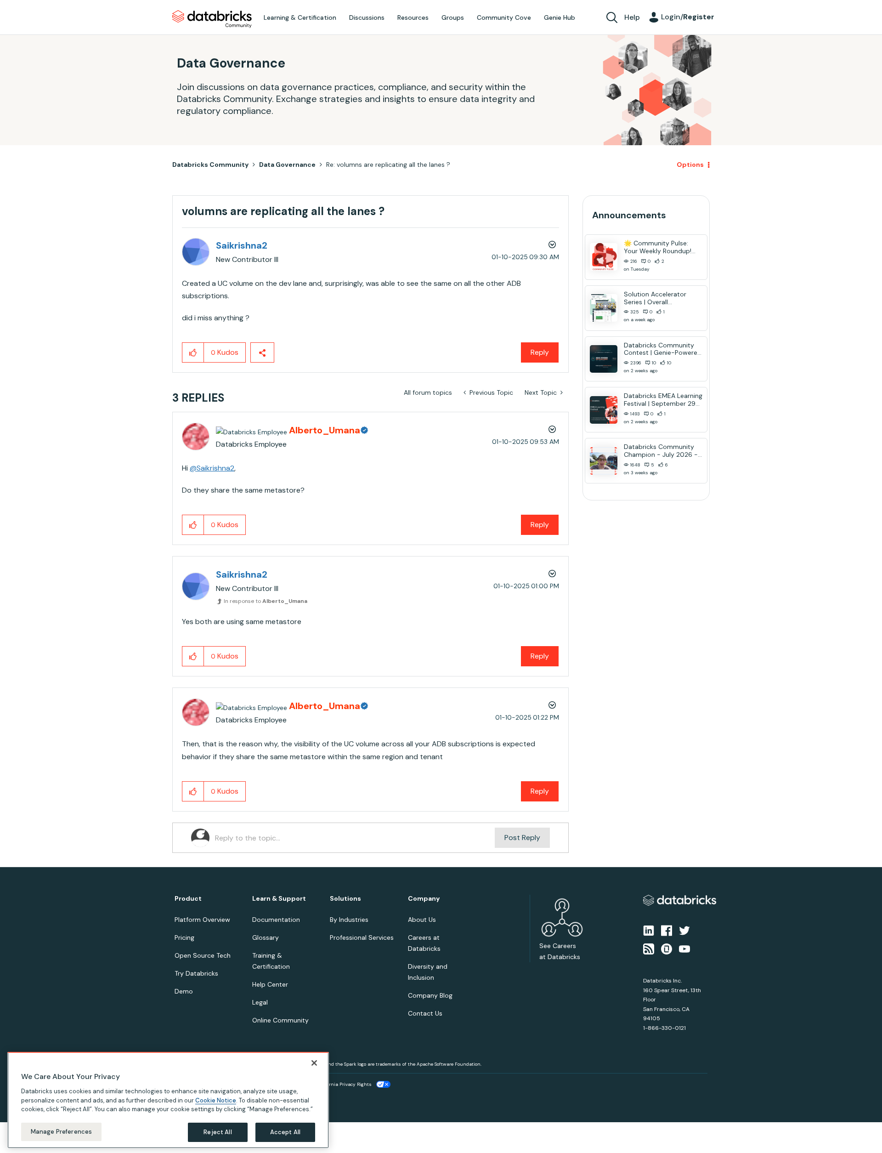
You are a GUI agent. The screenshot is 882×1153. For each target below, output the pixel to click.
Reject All (218, 1132)
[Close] (314, 1063)
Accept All (285, 1132)
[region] (168, 1100)
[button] (595, 552)
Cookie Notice (215, 1100)
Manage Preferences (61, 1132)
